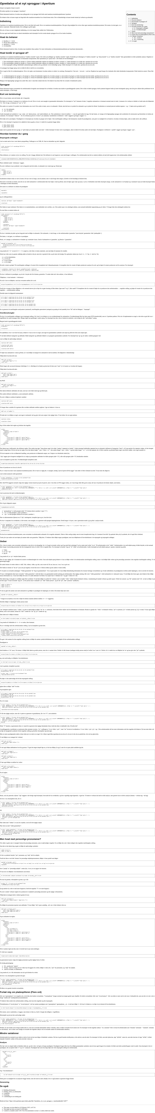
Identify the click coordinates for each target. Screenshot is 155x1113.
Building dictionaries (9, 1090)
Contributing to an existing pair (12, 1096)
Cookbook (7, 1093)
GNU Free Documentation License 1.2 (30, 1110)
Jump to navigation (5, 8)
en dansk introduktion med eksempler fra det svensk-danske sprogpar (36, 33)
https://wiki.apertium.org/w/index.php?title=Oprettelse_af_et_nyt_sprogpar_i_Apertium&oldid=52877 (38, 1101)
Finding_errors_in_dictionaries (12, 1091)
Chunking (6, 1095)
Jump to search (15, 8)
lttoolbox (6, 41)
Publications (50, 30)
